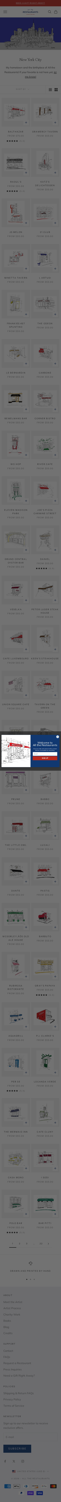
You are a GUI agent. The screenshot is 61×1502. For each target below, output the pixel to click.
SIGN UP (45, 758)
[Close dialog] (57, 736)
